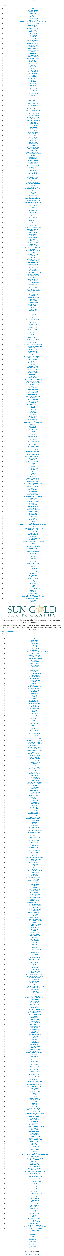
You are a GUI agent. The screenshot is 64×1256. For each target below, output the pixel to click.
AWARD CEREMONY (33, 40)
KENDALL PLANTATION (33, 282)
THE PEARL (33, 556)
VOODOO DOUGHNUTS (33, 588)
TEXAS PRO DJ (33, 531)
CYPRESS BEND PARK (33, 147)
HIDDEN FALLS (33, 246)
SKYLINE (33, 475)
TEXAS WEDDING (33, 535)
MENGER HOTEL (33, 337)
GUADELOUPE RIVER (33, 229)
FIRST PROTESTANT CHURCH (33, 189)
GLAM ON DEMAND (33, 210)
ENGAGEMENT (33, 167)
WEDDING (33, 590)
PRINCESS (33, 409)
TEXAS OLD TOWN (33, 530)
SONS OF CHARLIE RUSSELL (33, 480)
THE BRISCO (33, 540)
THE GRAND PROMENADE (33, 551)
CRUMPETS (33, 145)
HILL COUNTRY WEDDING (33, 251)
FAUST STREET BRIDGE (33, 184)
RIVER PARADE (33, 426)
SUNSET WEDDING (33, 508)
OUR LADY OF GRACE (33, 381)
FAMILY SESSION (33, 182)
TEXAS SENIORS (33, 533)
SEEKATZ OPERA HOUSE (33, 461)
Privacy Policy (36, 1254)
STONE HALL (33, 498)
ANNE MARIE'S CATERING (33, 28)
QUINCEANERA (33, 414)
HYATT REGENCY (33, 262)
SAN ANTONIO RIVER (33, 449)
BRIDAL (33, 75)
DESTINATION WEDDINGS (33, 152)
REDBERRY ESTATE (33, 419)
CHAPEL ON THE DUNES (33, 114)
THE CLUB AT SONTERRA (33, 545)
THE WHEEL (33, 573)
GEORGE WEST (33, 205)
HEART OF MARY (33, 242)
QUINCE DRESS (33, 413)
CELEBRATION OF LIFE (33, 108)
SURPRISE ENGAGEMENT (33, 510)
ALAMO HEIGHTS (33, 20)
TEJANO (33, 518)
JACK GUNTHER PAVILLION (33, 272)
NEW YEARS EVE (33, 369)
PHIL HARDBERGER (33, 393)
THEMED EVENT (33, 577)
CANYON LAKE (33, 90)
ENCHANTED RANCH (33, 165)
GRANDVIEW (33, 219)
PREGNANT (33, 406)
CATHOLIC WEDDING (33, 103)
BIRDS (33, 52)
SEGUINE (33, 465)
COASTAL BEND (33, 127)
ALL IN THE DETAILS (33, 23)
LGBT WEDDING (33, 311)
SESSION (33, 471)
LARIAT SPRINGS (33, 304)
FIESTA (33, 185)
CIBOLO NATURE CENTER (33, 120)
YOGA (33, 602)
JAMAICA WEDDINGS (33, 274)
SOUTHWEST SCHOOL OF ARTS (33, 483)
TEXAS (33, 523)
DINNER (33, 155)
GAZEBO (33, 204)
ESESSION (33, 170)
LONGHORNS (33, 321)
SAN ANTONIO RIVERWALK (33, 451)
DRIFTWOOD (33, 159)
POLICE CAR (33, 398)
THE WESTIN (33, 572)
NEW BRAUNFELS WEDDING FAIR (33, 368)
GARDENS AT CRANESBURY (33, 199)
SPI (33, 485)
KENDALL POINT (33, 284)
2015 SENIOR (33, 12)
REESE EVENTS (33, 421)
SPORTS (33, 488)
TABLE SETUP (33, 515)
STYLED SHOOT (33, 505)
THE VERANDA (33, 568)
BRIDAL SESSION (33, 78)
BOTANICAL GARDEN (33, 70)
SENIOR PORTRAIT (33, 468)
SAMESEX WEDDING (33, 446)
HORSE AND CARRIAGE (33, 259)
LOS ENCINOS (33, 322)
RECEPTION (33, 418)
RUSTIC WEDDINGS (33, 441)
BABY (33, 42)
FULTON (33, 194)
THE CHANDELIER (33, 543)
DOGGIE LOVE (33, 157)
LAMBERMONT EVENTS (33, 297)
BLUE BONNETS (33, 60)
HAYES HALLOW (33, 234)
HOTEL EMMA (33, 261)
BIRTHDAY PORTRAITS (33, 57)
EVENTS (33, 175)
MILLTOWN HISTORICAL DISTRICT (33, 346)
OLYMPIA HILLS (33, 374)
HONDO (33, 256)
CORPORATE (33, 134)
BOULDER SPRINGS (33, 72)
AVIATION (33, 38)
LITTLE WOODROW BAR (33, 319)
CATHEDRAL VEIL (33, 100)
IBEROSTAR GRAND (33, 264)
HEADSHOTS (33, 239)
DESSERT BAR (33, 150)
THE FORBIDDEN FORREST (33, 550)
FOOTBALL (33, 192)
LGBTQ (33, 312)
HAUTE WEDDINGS (33, 232)
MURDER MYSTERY (33, 351)
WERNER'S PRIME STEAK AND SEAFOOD (33, 597)
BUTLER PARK (33, 85)
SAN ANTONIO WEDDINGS (33, 454)
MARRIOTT (33, 331)
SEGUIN (33, 463)
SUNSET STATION (33, 506)
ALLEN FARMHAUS (33, 25)
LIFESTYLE (33, 314)
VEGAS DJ (33, 587)
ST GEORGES (33, 491)
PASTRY (33, 386)
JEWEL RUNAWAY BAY (33, 279)
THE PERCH (33, 558)
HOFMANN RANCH (33, 254)
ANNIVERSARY (33, 30)
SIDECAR (33, 473)
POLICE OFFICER (33, 399)
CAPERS (33, 95)
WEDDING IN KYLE (33, 593)
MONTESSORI (33, 349)
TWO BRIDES (33, 582)
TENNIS (33, 521)
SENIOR (33, 466)
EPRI (33, 169)
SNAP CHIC (33, 476)
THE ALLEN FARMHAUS (33, 538)
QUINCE (33, 411)
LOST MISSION (33, 326)
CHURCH (33, 119)
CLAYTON (33, 122)
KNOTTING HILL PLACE (33, 289)
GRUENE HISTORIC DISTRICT (33, 227)
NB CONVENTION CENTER (33, 358)
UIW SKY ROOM (33, 583)
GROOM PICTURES (33, 220)
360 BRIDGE (33, 13)
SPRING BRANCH (33, 490)
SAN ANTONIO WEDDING (33, 453)
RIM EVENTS (33, 424)
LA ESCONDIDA (33, 296)
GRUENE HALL (33, 225)
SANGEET (33, 460)
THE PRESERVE (33, 560)
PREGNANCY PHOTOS (33, 404)
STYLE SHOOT (33, 503)
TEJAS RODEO (33, 520)
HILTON (33, 252)
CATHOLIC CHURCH (33, 102)
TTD (33, 580)
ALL (33, 8)
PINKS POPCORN (33, 394)
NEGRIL (33, 361)
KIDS (33, 286)
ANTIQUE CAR (33, 32)
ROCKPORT (33, 434)
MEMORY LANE (33, 336)
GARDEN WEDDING (33, 197)
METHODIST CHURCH (33, 339)
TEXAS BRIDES (33, 526)
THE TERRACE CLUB (33, 565)
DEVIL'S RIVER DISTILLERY (33, 154)
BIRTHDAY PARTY (33, 55)
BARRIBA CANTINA (33, 45)
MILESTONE (33, 343)
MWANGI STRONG (33, 353)
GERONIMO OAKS (33, 207)
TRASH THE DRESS (33, 578)
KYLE (33, 292)
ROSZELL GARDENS (33, 438)
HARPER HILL (33, 231)
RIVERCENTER (33, 429)
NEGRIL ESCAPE (33, 363)
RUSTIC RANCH (33, 439)
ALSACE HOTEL (33, 27)
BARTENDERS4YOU (33, 47)
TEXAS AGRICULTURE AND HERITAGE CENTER (33, 525)
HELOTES (33, 244)
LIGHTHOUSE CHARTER (33, 316)
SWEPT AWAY (33, 513)
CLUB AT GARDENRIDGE (33, 124)
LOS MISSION (33, 324)
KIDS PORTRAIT (33, 287)
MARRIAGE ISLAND (33, 329)
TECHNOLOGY (33, 516)
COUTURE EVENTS (33, 139)
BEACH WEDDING (33, 50)
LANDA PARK (33, 301)
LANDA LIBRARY (33, 299)
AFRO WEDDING (33, 18)
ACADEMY (33, 17)
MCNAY (33, 334)
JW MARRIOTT (33, 281)
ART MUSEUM (33, 35)
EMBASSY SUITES (33, 162)
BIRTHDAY (33, 53)
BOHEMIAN (33, 67)
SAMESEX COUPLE (33, 444)
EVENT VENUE (33, 174)
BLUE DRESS (33, 62)
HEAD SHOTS (33, 237)
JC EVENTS (33, 277)
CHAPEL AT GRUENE (33, 112)
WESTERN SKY (33, 600)
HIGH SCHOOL (33, 249)
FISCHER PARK (33, 190)
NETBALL (33, 364)
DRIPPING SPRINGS (33, 160)
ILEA (33, 266)
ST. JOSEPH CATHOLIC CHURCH (33, 496)
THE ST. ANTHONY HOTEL (33, 563)
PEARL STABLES (33, 391)
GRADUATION (33, 215)
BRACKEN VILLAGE (33, 73)
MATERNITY (33, 332)
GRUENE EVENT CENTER (33, 224)
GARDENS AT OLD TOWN (33, 200)
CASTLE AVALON (33, 97)
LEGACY (33, 307)
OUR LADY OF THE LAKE (33, 383)
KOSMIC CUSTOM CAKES (33, 291)
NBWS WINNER (33, 359)
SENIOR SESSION (33, 470)
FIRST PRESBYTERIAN (33, 187)
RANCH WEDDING (33, 416)
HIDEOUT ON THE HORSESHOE (33, 247)
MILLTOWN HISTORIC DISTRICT (33, 344)
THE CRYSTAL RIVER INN (33, 546)
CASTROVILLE (33, 98)
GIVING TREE (33, 209)
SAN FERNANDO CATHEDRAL (33, 456)
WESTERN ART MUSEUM (33, 598)
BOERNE (33, 65)
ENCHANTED (33, 164)
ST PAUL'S (33, 493)
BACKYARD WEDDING (33, 43)
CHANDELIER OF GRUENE (33, 110)
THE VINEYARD (33, 570)
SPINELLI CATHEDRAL (33, 486)
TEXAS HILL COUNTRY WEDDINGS (33, 528)
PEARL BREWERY (33, 389)
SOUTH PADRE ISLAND (33, 481)
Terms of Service (28, 1254)
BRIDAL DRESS (33, 77)
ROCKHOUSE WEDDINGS (33, 433)
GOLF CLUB (33, 212)
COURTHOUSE (33, 137)
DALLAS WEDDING (33, 149)
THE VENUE (33, 566)
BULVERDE (33, 83)
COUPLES (33, 135)
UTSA (33, 585)
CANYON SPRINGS (33, 92)
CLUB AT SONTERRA (33, 125)
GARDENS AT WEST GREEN (33, 202)
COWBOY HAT (33, 142)
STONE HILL (33, 500)
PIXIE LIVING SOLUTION (33, 396)
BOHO (33, 68)
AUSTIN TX (33, 37)
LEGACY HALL (33, 309)
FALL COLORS (33, 179)
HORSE (33, 257)
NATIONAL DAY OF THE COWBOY (33, 356)
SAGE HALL (33, 443)
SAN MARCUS (33, 458)
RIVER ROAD (33, 428)
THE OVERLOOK (33, 555)
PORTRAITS (33, 403)
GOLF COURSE (33, 214)
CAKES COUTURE (33, 88)
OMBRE (33, 376)
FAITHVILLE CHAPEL (33, 177)
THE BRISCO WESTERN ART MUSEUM (33, 541)
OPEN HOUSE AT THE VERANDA (33, 379)
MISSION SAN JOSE (33, 348)
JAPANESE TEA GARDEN (33, 276)
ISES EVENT (33, 269)
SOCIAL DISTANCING (33, 478)
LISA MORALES (33, 317)
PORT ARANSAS (33, 401)
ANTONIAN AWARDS (33, 33)
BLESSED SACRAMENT (33, 58)
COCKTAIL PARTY (33, 129)
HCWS (33, 236)
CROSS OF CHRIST (33, 144)
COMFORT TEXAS (33, 132)
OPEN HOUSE (33, 378)
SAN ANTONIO (33, 448)
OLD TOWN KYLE (33, 373)
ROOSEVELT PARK (33, 436)
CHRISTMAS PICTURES (33, 117)
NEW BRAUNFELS (33, 366)
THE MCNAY (33, 553)
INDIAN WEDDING (33, 267)
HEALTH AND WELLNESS (33, 241)
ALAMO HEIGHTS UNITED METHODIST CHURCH (33, 22)
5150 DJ (33, 15)
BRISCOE (33, 82)
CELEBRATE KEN (33, 105)
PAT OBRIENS (33, 388)
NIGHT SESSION (33, 371)
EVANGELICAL (33, 172)
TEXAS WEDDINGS (33, 536)
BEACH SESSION (33, 48)
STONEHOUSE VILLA (33, 501)
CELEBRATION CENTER (33, 107)
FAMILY (33, 180)
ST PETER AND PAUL (33, 495)
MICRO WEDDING (33, 341)
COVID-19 (33, 140)
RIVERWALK (33, 431)
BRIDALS (33, 80)
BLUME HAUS (33, 63)
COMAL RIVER (33, 130)
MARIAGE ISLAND (33, 327)
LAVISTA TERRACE (33, 306)
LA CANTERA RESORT (33, 294)
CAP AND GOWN (33, 93)
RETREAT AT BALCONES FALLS (33, 423)
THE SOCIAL (33, 561)
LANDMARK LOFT (33, 302)
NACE (33, 354)
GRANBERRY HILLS (33, 217)
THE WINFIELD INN (33, 575)
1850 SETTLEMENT (33, 10)
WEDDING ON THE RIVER (33, 595)
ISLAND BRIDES (33, 271)
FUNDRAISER (33, 195)
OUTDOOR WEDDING (33, 384)
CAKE (33, 87)
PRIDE (33, 408)
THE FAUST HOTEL (33, 548)
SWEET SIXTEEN (33, 511)
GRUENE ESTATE (33, 222)
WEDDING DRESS (33, 592)
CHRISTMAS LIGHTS (33, 115)
